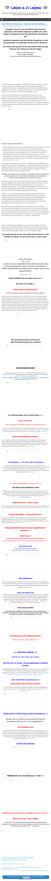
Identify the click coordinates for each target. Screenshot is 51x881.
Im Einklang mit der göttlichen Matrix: (25, 636)
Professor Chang (23, 860)
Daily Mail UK (27, 274)
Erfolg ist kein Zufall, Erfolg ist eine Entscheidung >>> (25, 714)
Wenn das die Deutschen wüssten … (11, 377)
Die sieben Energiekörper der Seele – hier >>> (25, 483)
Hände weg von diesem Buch (25, 289)
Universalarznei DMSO (26, 608)
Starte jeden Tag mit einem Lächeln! (25, 684)
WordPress (25, 879)
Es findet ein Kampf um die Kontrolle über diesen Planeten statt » (34, 870)
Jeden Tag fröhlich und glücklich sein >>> (25, 680)
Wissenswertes (22, 863)
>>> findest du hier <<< (25, 497)
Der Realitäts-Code (25, 727)
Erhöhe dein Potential (25, 744)
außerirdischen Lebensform (21, 857)
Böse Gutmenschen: (25, 421)
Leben (17, 863)
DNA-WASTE (30, 857)
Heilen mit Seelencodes (25, 593)
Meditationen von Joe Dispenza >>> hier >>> (25, 776)
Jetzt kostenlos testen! (25, 368)
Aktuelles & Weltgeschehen (9, 863)
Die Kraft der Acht (25, 546)
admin (17, 26)
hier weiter (31, 446)
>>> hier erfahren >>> (32, 738)
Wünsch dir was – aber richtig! (25, 502)
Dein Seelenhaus (25, 578)
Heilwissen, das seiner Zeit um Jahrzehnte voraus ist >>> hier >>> (25, 813)
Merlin (31, 879)
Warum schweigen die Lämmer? (25, 437)
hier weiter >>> (44, 431)
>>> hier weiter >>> (21, 522)
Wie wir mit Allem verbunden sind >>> (25, 640)
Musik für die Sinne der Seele (25, 657)
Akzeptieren (26, 877)
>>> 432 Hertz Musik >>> (25, 652)
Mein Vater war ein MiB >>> (25, 284)
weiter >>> (31, 587)
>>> (25, 541)
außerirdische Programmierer (8, 857)
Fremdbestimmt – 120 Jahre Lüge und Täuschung (25, 462)
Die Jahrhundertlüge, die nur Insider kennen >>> (25, 415)
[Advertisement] (25, 71)
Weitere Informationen (40, 876)
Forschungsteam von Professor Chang (10, 860)
